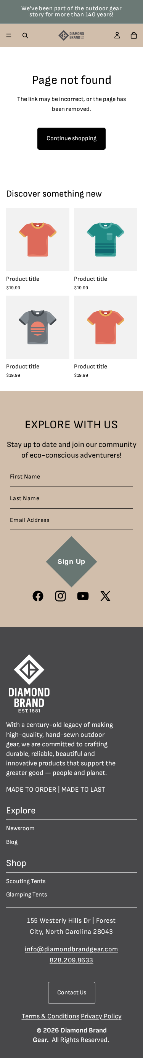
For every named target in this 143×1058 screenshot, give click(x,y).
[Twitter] (105, 596)
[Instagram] (60, 596)
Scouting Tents (25, 881)
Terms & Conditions (50, 1016)
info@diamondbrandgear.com (71, 950)
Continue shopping (71, 138)
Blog (12, 842)
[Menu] (9, 35)
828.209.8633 (71, 960)
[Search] (25, 35)
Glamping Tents (26, 894)
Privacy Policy (101, 1016)
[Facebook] (38, 596)
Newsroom (20, 828)
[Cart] (133, 35)
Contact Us (71, 992)
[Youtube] (83, 596)
